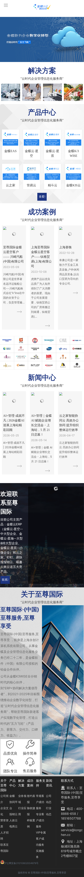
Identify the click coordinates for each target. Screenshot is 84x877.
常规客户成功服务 (40, 802)
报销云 (13, 814)
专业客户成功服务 (40, 820)
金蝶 (12, 796)
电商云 (13, 826)
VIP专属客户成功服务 (41, 838)
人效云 (13, 820)
